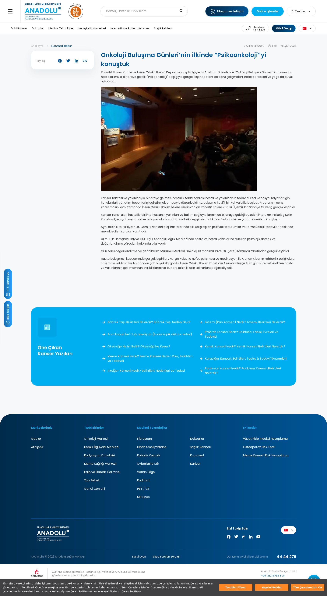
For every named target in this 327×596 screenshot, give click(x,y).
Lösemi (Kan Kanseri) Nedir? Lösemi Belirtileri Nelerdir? (245, 322)
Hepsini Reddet (272, 587)
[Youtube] (258, 537)
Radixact (143, 480)
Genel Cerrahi (94, 488)
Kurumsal (197, 455)
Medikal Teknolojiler (61, 28)
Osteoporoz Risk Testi (259, 447)
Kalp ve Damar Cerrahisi (102, 472)
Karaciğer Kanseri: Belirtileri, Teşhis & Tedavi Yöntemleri (246, 358)
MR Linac (143, 497)
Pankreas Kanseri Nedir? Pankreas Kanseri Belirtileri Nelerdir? (243, 370)
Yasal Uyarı (139, 556)
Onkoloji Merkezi (96, 438)
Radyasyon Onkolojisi (99, 455)
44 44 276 (286, 556)
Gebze (36, 438)
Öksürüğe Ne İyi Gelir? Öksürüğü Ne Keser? (138, 346)
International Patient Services (130, 28)
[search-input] (181, 11)
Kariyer (195, 463)
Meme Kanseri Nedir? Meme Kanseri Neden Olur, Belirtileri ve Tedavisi (149, 358)
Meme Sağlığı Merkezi (100, 463)
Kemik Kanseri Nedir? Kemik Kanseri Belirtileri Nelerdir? (245, 346)
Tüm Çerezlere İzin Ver (307, 587)
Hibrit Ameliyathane (152, 447)
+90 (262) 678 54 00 (273, 575)
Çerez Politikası (131, 591)
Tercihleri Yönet (235, 587)
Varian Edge (146, 472)
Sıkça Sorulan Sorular (166, 556)
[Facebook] (228, 537)
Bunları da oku (317, 575)
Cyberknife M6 (148, 463)
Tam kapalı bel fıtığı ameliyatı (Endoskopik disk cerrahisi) (149, 334)
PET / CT (143, 488)
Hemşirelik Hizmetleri (92, 28)
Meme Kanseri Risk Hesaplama (265, 455)
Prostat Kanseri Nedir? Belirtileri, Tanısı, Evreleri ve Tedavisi (241, 334)
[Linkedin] (250, 537)
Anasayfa (37, 46)
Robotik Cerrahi (148, 455)
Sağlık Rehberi (163, 28)
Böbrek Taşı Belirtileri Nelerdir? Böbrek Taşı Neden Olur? (148, 322)
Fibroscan (144, 438)
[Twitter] (236, 537)
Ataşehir (37, 447)
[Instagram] (243, 537)
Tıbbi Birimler (18, 28)
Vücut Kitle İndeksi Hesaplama (265, 438)
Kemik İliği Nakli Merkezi (101, 447)
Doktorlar (38, 28)
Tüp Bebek (92, 480)
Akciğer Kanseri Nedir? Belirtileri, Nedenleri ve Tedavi (146, 370)
